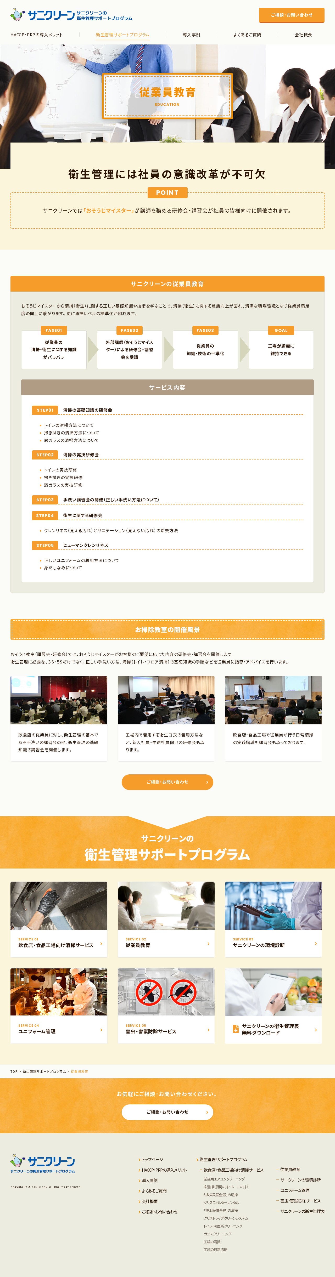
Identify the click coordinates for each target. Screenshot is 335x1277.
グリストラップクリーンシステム (226, 1218)
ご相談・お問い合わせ (168, 782)
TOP (14, 1071)
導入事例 (150, 1180)
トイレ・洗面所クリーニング (223, 1226)
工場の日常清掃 (215, 1249)
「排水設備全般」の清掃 (221, 1210)
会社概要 (150, 1201)
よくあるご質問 (154, 1191)
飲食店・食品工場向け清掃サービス (233, 1170)
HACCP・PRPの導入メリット (164, 1170)
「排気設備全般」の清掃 (221, 1194)
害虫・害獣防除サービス (300, 1200)
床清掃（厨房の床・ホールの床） (226, 1186)
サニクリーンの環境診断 (300, 1180)
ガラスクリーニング (217, 1233)
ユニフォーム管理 (294, 1190)
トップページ (152, 1159)
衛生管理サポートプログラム (44, 1071)
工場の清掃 (212, 1241)
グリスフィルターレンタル (221, 1202)
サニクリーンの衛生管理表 (302, 1211)
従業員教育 (79, 1071)
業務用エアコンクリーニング (224, 1179)
